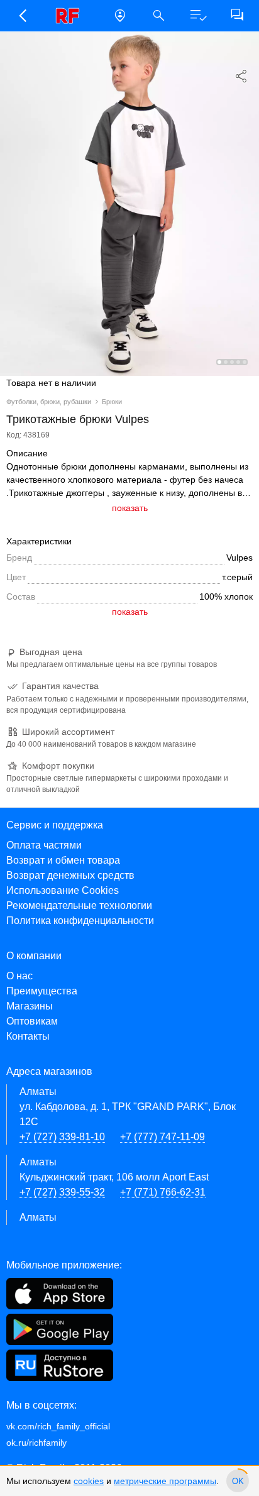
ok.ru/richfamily (36, 1443)
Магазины (29, 1006)
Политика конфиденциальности (80, 920)
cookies (89, 1481)
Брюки (112, 401)
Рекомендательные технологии (79, 905)
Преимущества (41, 991)
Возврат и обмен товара (63, 860)
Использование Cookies (62, 890)
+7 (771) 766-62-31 (163, 1192)
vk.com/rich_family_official (58, 1426)
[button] (22, 15)
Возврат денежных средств (70, 875)
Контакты (28, 1036)
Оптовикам (32, 1021)
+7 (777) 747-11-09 (162, 1136)
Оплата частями (44, 845)
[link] (71, 16)
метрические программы (165, 1481)
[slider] (237, 1480)
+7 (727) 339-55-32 (62, 1192)
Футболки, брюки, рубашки (48, 401)
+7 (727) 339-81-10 (62, 1136)
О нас (19, 976)
